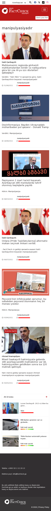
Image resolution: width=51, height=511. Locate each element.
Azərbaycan (17, 3)
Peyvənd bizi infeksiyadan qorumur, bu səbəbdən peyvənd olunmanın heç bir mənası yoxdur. (24, 301)
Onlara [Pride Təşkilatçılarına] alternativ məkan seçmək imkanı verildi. (25, 242)
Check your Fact (42, 17)
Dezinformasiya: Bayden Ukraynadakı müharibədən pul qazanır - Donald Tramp (25, 126)
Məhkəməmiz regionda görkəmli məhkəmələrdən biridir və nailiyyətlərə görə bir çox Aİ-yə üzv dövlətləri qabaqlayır (24, 69)
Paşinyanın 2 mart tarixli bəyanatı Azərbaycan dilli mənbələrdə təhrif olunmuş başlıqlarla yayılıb (21, 183)
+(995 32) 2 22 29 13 (16, 468)
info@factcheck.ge (19, 474)
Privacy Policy (43, 507)
